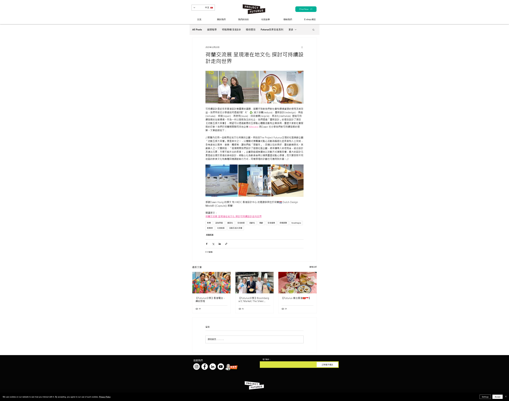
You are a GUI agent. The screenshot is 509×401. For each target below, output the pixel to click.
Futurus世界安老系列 (272, 29)
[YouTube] (221, 366)
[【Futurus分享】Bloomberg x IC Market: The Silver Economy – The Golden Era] (254, 282)
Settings (485, 396)
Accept (497, 396)
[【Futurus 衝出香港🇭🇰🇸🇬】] (297, 282)
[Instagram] (196, 366)
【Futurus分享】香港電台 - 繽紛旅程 (210, 300)
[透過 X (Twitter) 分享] (213, 244)
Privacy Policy (105, 396)
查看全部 (313, 267)
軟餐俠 (210, 228)
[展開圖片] (232, 87)
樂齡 (261, 223)
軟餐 (209, 223)
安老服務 (271, 223)
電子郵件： (266, 359)
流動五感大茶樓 (235, 228)
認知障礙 (219, 223)
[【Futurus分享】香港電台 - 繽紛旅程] (211, 282)
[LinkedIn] (212, 366)
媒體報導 (212, 29)
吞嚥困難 (283, 223)
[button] (221, 19)
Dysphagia (296, 223)
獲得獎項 (250, 29)
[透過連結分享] (226, 244)
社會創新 (221, 228)
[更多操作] (302, 47)
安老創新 (241, 223)
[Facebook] (204, 366)
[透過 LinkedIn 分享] (219, 244)
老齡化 (252, 223)
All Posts (197, 29)
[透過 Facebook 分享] (206, 244)
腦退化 (230, 223)
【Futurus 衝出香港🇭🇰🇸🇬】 (296, 298)
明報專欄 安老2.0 (231, 29)
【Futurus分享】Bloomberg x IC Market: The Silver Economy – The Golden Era (254, 300)
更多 (291, 29)
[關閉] (505, 397)
